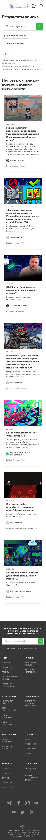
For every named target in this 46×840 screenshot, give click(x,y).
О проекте (6, 768)
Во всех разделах (16, 35)
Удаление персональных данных (31, 778)
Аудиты (28, 739)
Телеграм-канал (9, 802)
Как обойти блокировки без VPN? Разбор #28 (21, 434)
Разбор (24, 243)
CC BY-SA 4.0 (28, 837)
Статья (22, 166)
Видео (21, 311)
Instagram (27, 802)
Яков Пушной (16, 237)
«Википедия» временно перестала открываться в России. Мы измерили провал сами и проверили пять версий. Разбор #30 (22, 216)
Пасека (28, 754)
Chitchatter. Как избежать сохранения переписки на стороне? (20, 290)
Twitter (23, 812)
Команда (6, 773)
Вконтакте (36, 802)
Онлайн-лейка (31, 749)
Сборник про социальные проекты (7, 670)
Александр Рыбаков (19, 306)
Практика (6, 663)
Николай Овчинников (20, 591)
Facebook (18, 802)
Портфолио (7, 783)
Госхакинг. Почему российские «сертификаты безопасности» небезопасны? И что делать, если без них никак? (22, 133)
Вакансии (6, 778)
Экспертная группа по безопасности (31, 703)
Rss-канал (31, 812)
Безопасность (12, 166)
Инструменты (12, 311)
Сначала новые (15, 43)
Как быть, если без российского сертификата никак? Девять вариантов (20, 507)
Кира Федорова (17, 160)
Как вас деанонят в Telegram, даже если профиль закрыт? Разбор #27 (22, 575)
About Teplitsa (8, 788)
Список (35, 528)
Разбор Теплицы (13, 243)
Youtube (14, 812)
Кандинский (30, 744)
